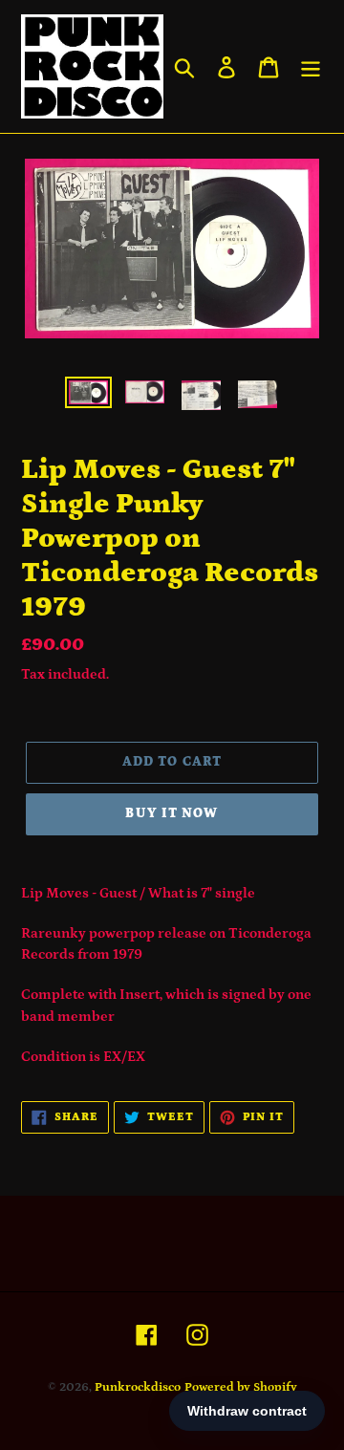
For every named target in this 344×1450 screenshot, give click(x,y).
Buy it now (171, 813)
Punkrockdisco (138, 1387)
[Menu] (311, 66)
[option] (88, 397)
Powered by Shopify (240, 1387)
